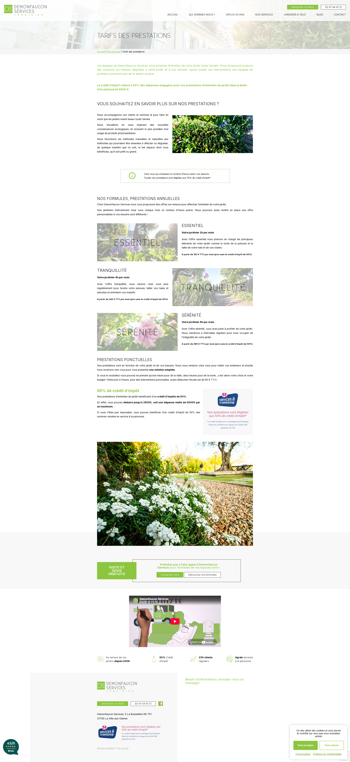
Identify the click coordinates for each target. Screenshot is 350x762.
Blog (320, 14)
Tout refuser (332, 745)
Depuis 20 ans (235, 14)
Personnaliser (303, 754)
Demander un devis (302, 7)
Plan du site (122, 748)
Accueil (172, 14)
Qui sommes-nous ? (202, 14)
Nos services (264, 14)
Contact (340, 14)
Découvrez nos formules (202, 574)
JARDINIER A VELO (295, 14)
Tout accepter (305, 745)
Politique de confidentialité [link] (327, 754)
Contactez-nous (170, 574)
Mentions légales (105, 748)
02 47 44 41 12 (333, 7)
